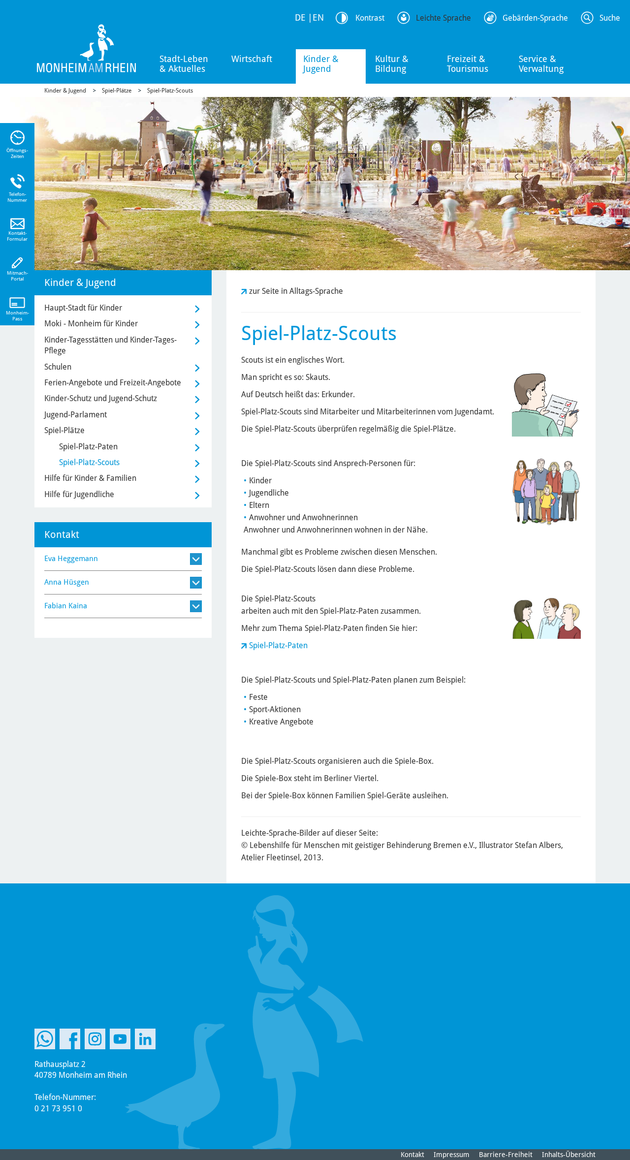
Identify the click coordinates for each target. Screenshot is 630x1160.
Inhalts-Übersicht (569, 1155)
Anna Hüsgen (66, 582)
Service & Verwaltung (541, 64)
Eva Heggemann (71, 558)
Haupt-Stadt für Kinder (83, 308)
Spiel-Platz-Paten (278, 645)
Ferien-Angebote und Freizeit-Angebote (112, 382)
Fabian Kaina (65, 605)
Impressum (452, 1155)
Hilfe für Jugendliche (79, 494)
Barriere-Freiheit (506, 1155)
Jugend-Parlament (75, 414)
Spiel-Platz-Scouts (170, 90)
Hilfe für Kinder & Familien (90, 478)
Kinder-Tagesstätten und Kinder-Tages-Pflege (110, 345)
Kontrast (369, 18)
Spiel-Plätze (116, 90)
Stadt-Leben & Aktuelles (183, 64)
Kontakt (412, 1155)
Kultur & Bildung (392, 64)
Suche (609, 18)
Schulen (57, 367)
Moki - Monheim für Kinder (91, 323)
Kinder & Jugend (321, 64)
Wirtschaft (251, 59)
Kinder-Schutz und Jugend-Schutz (100, 398)
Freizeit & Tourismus (467, 64)
